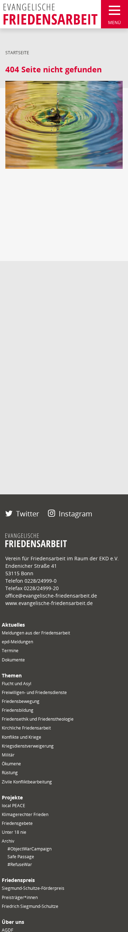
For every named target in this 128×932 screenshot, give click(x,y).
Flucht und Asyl (16, 684)
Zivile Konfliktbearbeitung (27, 782)
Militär (8, 755)
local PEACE (13, 806)
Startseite (17, 53)
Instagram (75, 513)
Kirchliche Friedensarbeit (26, 728)
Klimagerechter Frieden (25, 814)
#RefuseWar (19, 864)
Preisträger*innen (20, 897)
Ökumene (11, 764)
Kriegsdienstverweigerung (28, 746)
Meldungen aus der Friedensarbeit (36, 633)
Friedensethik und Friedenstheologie (38, 719)
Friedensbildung (17, 710)
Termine (10, 651)
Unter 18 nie (14, 832)
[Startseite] (50, 14)
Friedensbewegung (20, 701)
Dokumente (13, 660)
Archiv (8, 841)
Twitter (27, 513)
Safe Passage (20, 857)
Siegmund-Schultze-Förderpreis (33, 888)
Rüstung (10, 773)
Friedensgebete (17, 823)
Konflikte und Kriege (21, 737)
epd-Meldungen (17, 642)
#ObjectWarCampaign (29, 849)
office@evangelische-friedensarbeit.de (51, 595)
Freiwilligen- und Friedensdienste (34, 692)
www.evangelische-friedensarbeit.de (49, 603)
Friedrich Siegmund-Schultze (30, 906)
